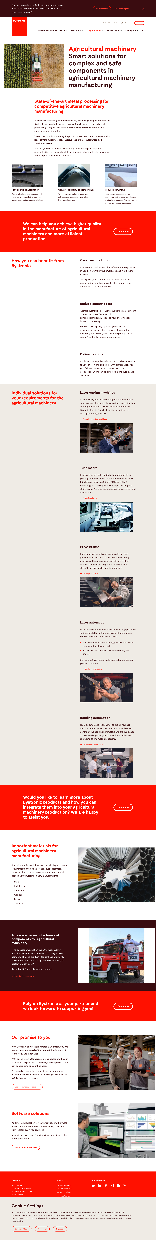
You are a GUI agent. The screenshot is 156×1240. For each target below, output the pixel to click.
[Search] (143, 31)
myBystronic (127, 23)
